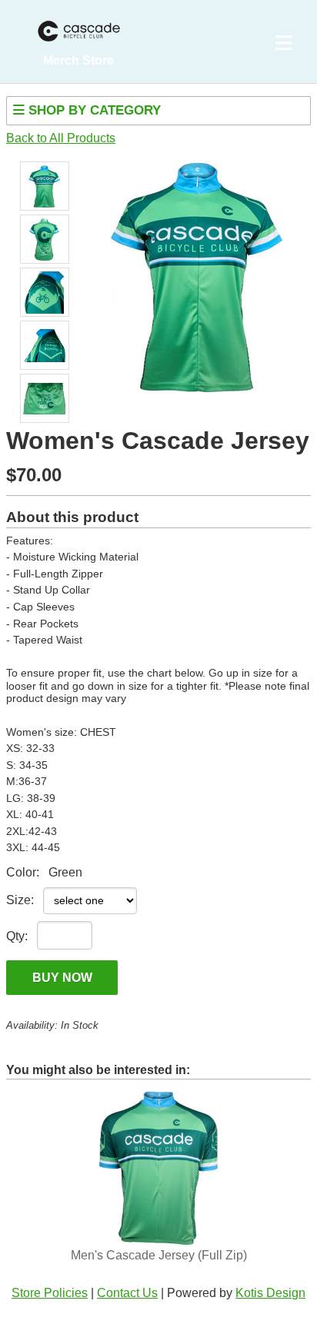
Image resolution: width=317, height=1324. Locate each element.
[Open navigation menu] (283, 43)
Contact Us (127, 1292)
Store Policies (50, 1292)
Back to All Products (60, 138)
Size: (20, 900)
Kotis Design (270, 1292)
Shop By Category (93, 110)
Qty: (17, 936)
